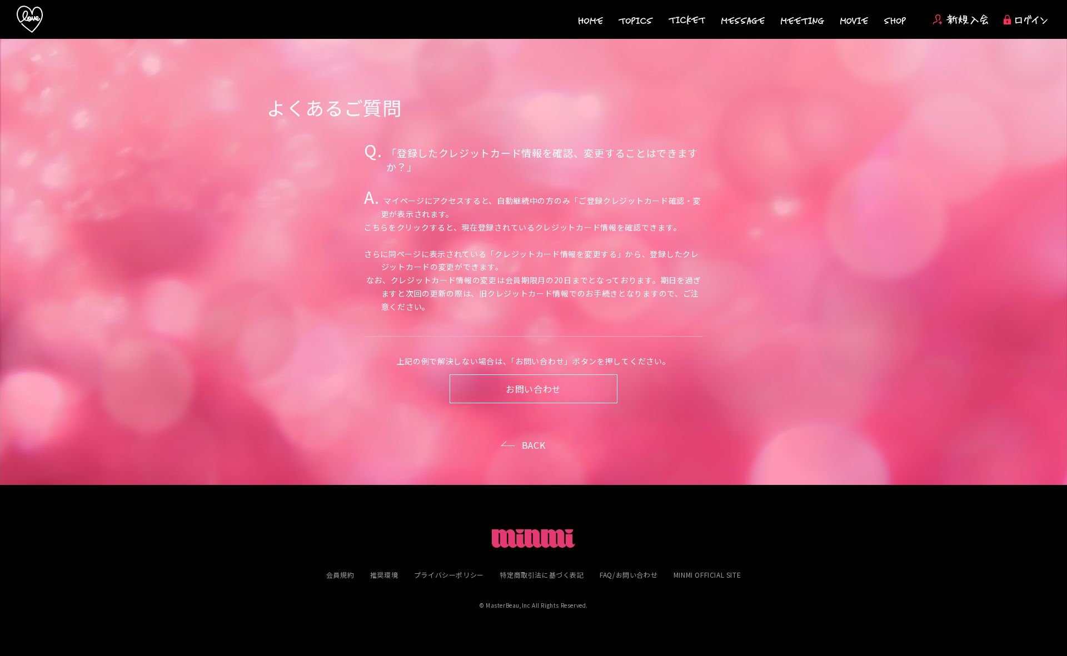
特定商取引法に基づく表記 (542, 574)
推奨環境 (384, 574)
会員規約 (340, 574)
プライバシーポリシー (449, 574)
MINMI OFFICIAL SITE (707, 574)
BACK (534, 445)
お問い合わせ (533, 388)
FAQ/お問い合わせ (628, 574)
